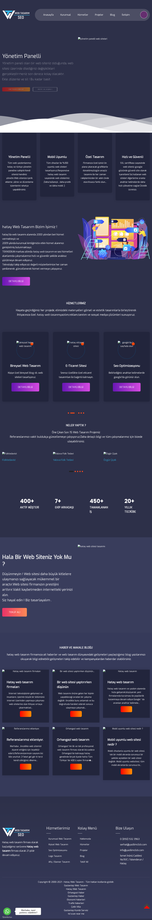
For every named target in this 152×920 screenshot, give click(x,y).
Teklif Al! (84, 862)
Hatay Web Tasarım (74, 881)
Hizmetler (82, 14)
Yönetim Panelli (19, 157)
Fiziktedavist (9, 459)
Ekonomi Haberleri (76, 899)
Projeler (98, 14)
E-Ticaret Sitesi (76, 366)
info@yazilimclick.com (132, 850)
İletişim (125, 14)
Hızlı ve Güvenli (132, 157)
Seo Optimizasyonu (127, 366)
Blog (112, 14)
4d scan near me (76, 913)
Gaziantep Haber (76, 896)
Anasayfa (48, 14)
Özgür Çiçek (110, 459)
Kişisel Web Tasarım (58, 844)
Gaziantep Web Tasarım (76, 885)
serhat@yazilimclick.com (133, 844)
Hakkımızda (85, 838)
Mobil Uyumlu (57, 157)
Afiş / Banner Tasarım (59, 862)
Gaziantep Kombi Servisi (76, 910)
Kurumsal (65, 14)
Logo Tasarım (55, 856)
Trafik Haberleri (76, 903)
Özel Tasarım (95, 157)
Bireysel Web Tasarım (25, 366)
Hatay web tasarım (120, 682)
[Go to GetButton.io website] (7, 917)
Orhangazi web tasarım (73, 740)
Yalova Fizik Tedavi (63, 459)
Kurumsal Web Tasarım (60, 838)
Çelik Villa (76, 906)
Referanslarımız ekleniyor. (25, 740)
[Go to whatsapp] (7, 911)
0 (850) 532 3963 (130, 839)
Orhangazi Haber (76, 892)
